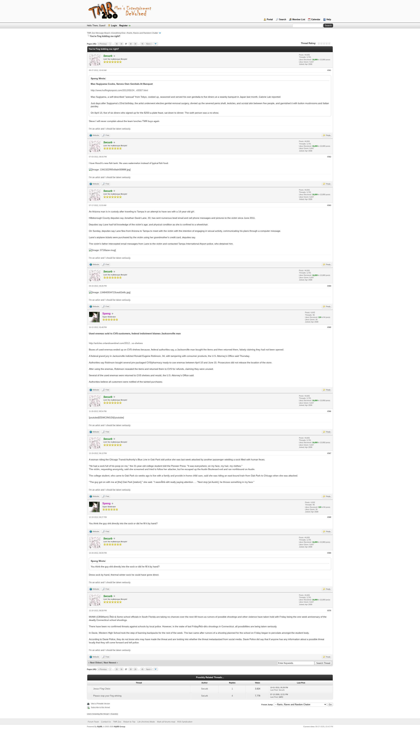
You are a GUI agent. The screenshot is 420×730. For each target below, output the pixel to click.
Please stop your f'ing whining (107, 696)
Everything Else (118, 33)
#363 (329, 205)
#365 (329, 327)
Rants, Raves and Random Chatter (142, 33)
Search (282, 19)
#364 (329, 286)
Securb (204, 688)
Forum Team (93, 722)
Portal (270, 19)
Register (123, 25)
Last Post (274, 690)
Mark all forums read (166, 722)
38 (131, 44)
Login (114, 25)
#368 (329, 517)
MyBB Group (119, 727)
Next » (148, 44)
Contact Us (106, 722)
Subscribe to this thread (100, 707)
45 (142, 44)
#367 (329, 453)
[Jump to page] (155, 43)
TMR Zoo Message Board (98, 33)
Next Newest (110, 662)
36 (121, 44)
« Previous (102, 44)
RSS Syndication (184, 722)
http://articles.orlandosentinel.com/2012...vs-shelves (116, 343)
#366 (329, 411)
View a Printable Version (100, 704)
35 (117, 44)
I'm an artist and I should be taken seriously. (110, 129)
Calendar (315, 19)
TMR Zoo (117, 722)
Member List (298, 19)
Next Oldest (96, 662)
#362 (329, 157)
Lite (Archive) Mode (146, 722)
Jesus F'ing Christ (101, 688)
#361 (329, 70)
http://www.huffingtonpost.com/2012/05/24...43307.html (119, 90)
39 (135, 44)
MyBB (99, 727)
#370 (329, 611)
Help (328, 19)
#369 (329, 553)
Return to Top (129, 722)
